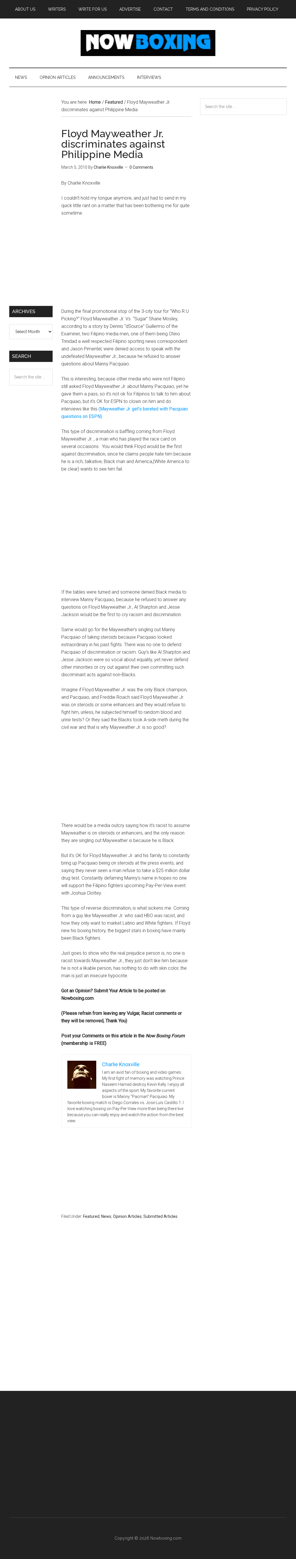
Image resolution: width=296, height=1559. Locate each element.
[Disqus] (126, 1316)
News (106, 1216)
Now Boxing (148, 43)
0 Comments (141, 167)
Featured (91, 1216)
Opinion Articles (127, 1216)
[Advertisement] (126, 264)
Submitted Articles (160, 1216)
